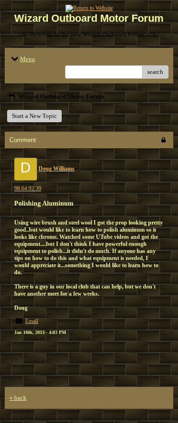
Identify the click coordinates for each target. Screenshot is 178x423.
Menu (27, 59)
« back (18, 397)
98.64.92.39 (27, 188)
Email (31, 321)
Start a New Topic (34, 115)
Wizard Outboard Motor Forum (60, 96)
